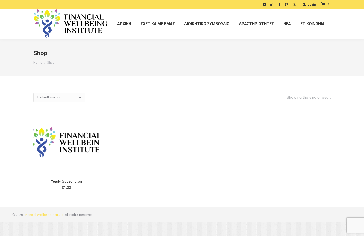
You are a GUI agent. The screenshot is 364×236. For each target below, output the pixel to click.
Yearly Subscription (66, 181)
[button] (93, 169)
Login (312, 4)
